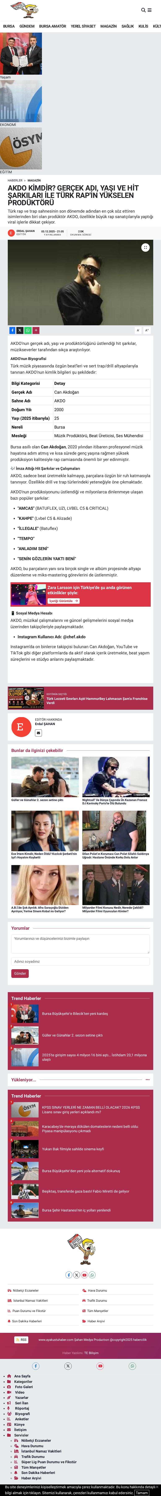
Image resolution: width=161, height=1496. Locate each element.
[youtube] (100, 1366)
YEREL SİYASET (83, 26)
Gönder (20, 973)
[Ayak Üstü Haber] (23, 10)
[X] (76, 1274)
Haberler (15, 180)
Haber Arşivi (96, 1321)
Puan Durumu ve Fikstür (29, 1311)
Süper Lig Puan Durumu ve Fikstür (49, 1462)
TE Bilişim (91, 1353)
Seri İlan (21, 1403)
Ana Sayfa (22, 1376)
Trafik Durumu (97, 1301)
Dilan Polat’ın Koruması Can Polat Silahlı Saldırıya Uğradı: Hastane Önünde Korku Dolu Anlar (115, 855)
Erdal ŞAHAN (45, 724)
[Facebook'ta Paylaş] (12, 330)
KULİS (143, 26)
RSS (23, 1340)
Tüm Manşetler (97, 1311)
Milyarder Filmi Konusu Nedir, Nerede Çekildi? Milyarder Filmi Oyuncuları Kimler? (112, 909)
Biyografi (22, 1414)
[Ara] (143, 10)
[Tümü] (148, 1080)
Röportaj (21, 1408)
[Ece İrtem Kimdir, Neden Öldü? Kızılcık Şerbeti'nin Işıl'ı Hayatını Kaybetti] (45, 831)
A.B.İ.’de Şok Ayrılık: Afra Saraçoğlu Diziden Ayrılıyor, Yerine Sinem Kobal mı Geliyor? (40, 909)
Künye (19, 1424)
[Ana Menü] (150, 10)
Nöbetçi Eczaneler (26, 1290)
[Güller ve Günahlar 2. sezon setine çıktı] (45, 776)
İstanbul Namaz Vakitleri (30, 1301)
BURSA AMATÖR (52, 26)
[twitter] (68, 1366)
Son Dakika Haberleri (27, 1321)
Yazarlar (21, 1397)
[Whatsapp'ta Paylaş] (28, 330)
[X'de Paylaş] (19, 330)
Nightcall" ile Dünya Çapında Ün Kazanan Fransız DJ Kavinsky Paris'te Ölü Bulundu (114, 801)
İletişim (20, 1430)
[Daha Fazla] (35, 330)
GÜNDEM (26, 26)
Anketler (21, 1419)
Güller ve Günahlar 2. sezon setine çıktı (37, 800)
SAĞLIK (128, 26)
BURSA (8, 26)
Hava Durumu (97, 1290)
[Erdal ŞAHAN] (21, 726)
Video (19, 1392)
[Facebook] (68, 1274)
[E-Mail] (38, 732)
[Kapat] (158, 1487)
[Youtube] (84, 1274)
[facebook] (35, 1366)
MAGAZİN (108, 26)
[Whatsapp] (92, 1274)
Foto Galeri (23, 1387)
